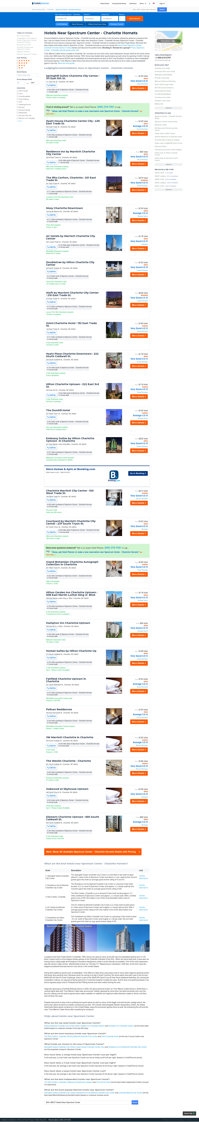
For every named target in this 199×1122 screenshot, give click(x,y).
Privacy (31, 1120)
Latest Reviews (142, 270)
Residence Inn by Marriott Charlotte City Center (70, 152)
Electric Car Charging (27, 118)
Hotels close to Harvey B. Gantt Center (166, 159)
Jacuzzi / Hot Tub (25, 115)
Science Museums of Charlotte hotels (168, 136)
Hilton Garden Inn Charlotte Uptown (89, 1025)
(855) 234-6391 (65, 1120)
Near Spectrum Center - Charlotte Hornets (69, 14)
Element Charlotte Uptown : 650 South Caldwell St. (72, 818)
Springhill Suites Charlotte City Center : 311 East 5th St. (72, 77)
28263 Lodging (160, 182)
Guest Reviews (142, 129)
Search (162, 9)
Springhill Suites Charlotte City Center (59, 1047)
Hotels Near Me (40, 1120)
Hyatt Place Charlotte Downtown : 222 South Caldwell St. (72, 355)
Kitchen (22, 107)
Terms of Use (23, 1120)
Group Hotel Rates (119, 3)
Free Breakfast (24, 96)
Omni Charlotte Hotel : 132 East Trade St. (71, 324)
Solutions (133, 3)
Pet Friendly (23, 91)
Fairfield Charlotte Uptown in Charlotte (66, 680)
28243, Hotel (159, 173)
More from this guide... (67, 63)
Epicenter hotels (161, 125)
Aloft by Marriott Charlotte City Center (59, 1025)
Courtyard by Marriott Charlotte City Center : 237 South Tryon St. (71, 522)
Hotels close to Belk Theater (165, 133)
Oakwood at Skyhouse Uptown (67, 789)
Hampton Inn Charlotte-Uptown (68, 623)
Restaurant (23, 113)
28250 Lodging (160, 176)
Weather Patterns (23, 52)
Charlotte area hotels (162, 68)
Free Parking (24, 99)
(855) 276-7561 (105, 106)
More (142, 3)
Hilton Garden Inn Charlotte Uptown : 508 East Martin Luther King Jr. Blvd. (71, 593)
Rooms (121, 14)
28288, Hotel (159, 179)
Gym (20, 102)
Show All (168, 108)
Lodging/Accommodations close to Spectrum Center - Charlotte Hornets (27, 40)
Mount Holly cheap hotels (164, 84)
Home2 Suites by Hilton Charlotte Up (71, 651)
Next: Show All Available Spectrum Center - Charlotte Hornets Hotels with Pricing (91, 851)
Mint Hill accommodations (164, 87)
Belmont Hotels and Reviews (165, 81)
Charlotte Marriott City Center (130, 1092)
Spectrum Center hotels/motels (166, 121)
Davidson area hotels (162, 100)
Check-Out (105, 14)
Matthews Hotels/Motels (163, 74)
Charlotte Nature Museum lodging (167, 140)
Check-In (86, 14)
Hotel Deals (104, 3)
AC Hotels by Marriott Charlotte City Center (70, 237)
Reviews (145, 244)
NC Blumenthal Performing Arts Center (166, 129)
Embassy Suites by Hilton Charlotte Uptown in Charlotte (70, 439)
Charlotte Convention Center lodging (168, 149)
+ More (19, 121)
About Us (13, 1120)
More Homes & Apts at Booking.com (70, 469)
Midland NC (159, 104)
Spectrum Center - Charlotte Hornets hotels (168, 117)
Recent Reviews (142, 499)
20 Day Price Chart (24, 45)
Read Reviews (142, 84)
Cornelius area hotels (162, 97)
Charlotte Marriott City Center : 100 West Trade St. (70, 492)
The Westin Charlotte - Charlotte (68, 761)
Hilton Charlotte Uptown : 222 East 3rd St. (72, 385)
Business (117, 24)
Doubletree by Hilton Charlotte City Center (70, 263)
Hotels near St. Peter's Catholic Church (166, 154)
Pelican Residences (59, 709)
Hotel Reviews (142, 570)
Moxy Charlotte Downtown (64, 208)
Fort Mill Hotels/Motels (163, 94)
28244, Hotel (159, 186)
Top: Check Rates (23, 36)
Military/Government (97, 24)
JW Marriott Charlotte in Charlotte (69, 737)
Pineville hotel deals (162, 78)
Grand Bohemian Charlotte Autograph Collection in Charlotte (72, 563)
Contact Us (5, 1120)
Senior (77, 24)
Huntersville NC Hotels (163, 91)
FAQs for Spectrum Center (27, 54)
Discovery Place (160, 146)
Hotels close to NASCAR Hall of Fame (168, 143)
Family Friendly (24, 110)
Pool (20, 93)
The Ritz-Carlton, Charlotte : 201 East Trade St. (71, 179)
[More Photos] (114, 90)
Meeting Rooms (25, 104)
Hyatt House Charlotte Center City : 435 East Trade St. (73, 122)
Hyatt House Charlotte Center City (90, 1047)
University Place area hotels (165, 71)
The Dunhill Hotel (58, 410)
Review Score (143, 216)
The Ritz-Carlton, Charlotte (55, 1036)
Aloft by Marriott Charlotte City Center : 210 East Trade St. (72, 294)
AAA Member (62, 24)
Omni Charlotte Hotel (110, 1036)
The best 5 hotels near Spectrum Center (25, 48)
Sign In (162, 3)
